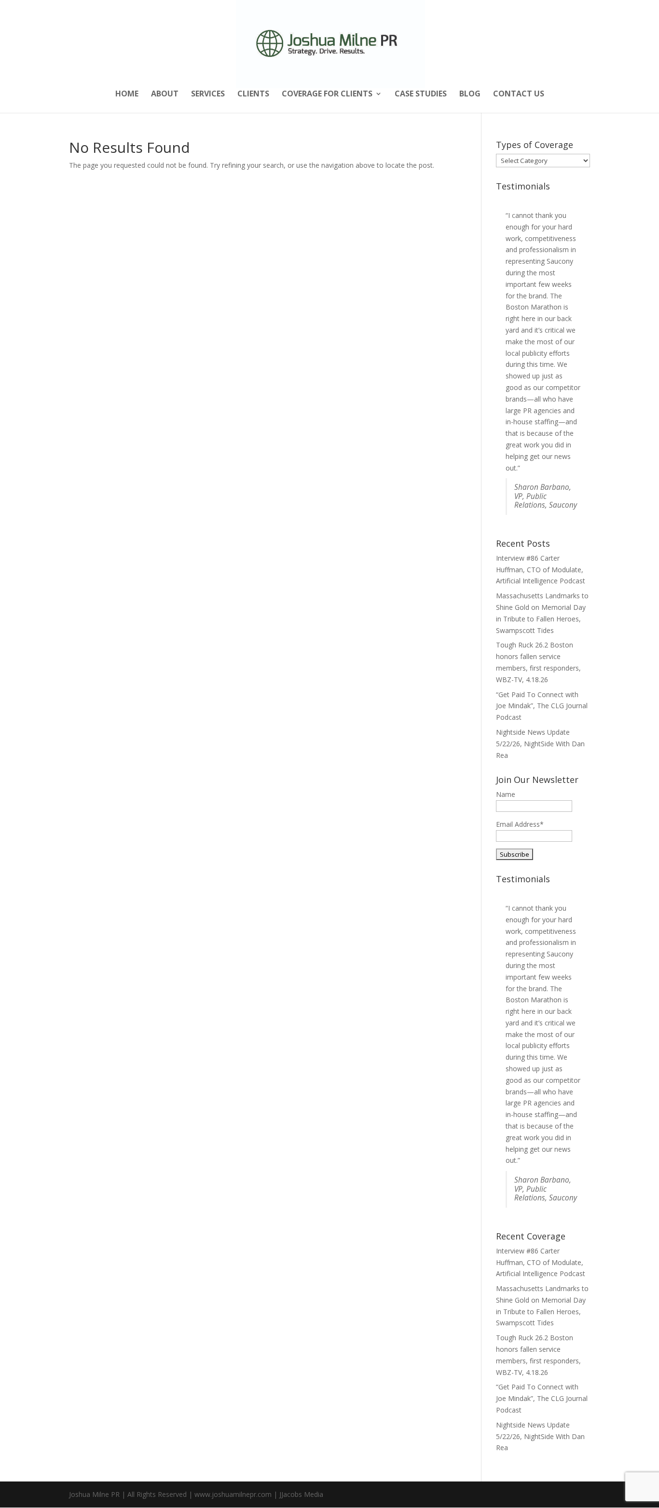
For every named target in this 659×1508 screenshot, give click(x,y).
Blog (470, 94)
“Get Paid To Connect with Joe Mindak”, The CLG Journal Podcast (542, 706)
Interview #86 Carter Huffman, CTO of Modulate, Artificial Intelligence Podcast (540, 569)
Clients (253, 94)
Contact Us (518, 94)
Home (126, 94)
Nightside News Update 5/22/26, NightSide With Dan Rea (540, 743)
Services (208, 94)
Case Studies (421, 94)
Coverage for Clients (327, 94)
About (164, 94)
